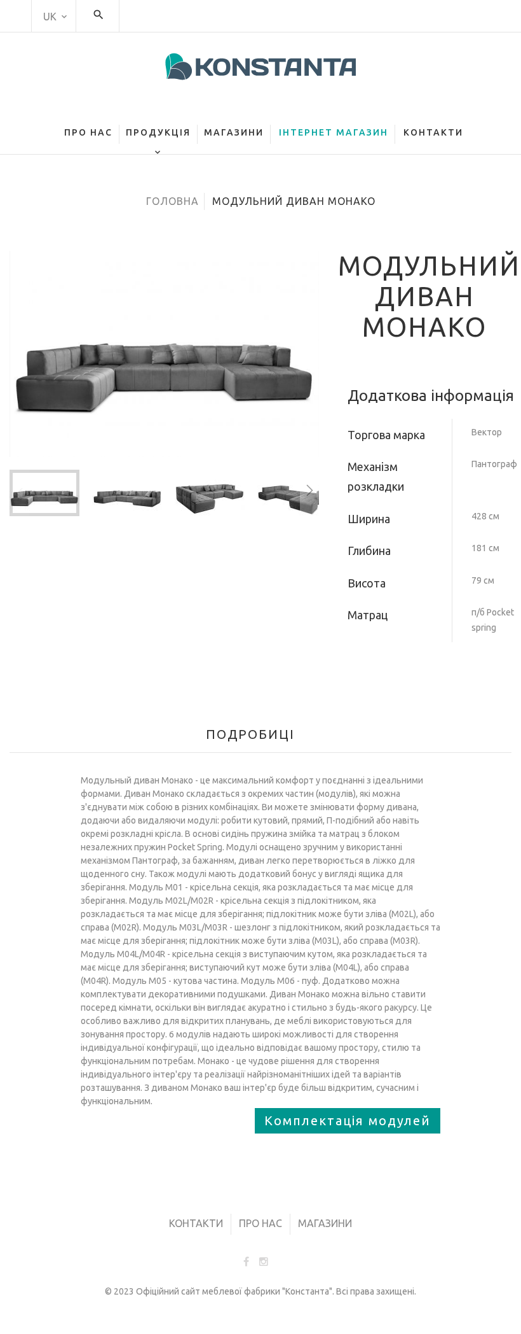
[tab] (255, 731)
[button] (133, 493)
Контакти (196, 1223)
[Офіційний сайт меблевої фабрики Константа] (260, 66)
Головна (172, 201)
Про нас (260, 1223)
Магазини (325, 1223)
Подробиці (250, 734)
